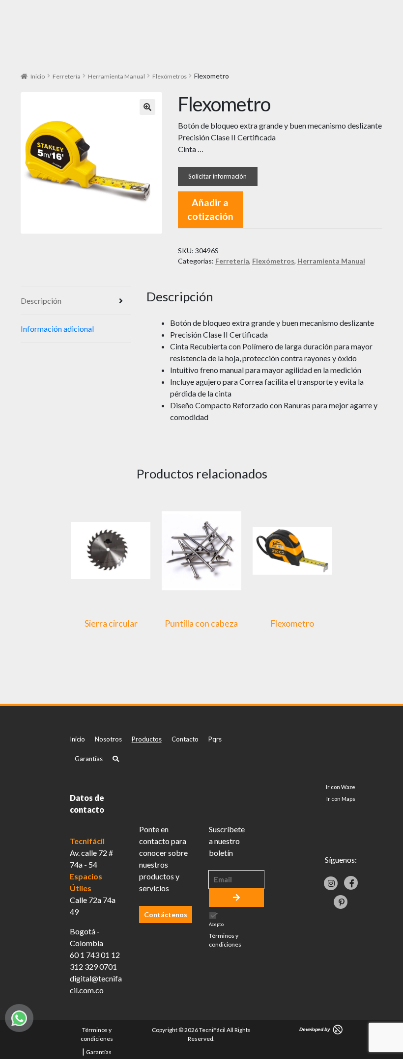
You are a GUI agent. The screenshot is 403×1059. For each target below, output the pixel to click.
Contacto (185, 739)
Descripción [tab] (41, 300)
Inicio (37, 76)
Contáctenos (165, 914)
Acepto (225, 935)
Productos (147, 739)
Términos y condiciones (225, 940)
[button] (147, 107)
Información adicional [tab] (57, 328)
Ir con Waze (340, 787)
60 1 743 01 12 (95, 954)
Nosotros (108, 739)
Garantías (89, 759)
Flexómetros (169, 76)
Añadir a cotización (210, 209)
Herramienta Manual (116, 76)
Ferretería (67, 76)
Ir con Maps (340, 798)
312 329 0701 (93, 966)
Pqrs (215, 739)
